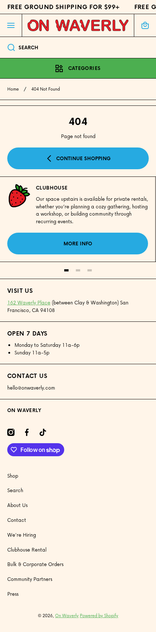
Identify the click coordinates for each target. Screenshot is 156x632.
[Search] (7, 47)
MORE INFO (77, 243)
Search (15, 490)
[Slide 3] (89, 270)
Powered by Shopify (99, 615)
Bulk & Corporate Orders (35, 564)
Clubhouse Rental (26, 549)
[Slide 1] (66, 270)
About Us (17, 505)
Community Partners (29, 579)
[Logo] (78, 25)
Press (13, 594)
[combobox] (78, 47)
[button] (145, 25)
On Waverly (67, 615)
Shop (12, 475)
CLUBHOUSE (52, 187)
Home (13, 89)
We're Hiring (21, 535)
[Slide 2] (78, 270)
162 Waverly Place (28, 302)
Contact (16, 520)
